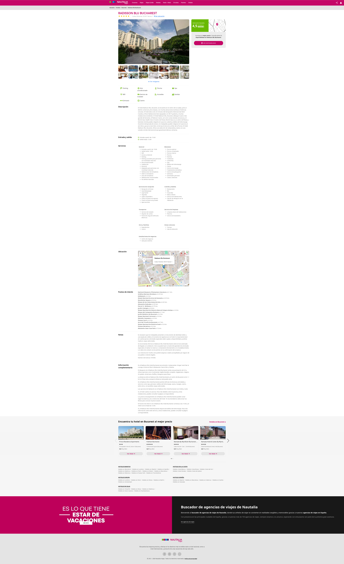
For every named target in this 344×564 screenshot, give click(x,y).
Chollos (190, 2)
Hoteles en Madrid (150, 469)
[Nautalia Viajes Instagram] (169, 554)
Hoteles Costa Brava (193, 469)
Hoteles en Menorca (124, 473)
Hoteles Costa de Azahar (194, 471)
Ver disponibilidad (209, 43)
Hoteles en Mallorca (124, 471)
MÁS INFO (86, 523)
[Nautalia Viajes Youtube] (179, 554)
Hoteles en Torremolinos (153, 473)
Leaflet (166, 285)
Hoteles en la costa (180, 466)
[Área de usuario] (341, 3)
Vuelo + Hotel (167, 2)
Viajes (141, 2)
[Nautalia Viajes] (120, 3)
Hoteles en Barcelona (160, 471)
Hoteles (158, 2)
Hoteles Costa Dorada (179, 471)
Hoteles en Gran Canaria (125, 491)
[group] (131, 441)
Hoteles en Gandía (163, 469)
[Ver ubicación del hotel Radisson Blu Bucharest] (217, 25)
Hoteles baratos (124, 466)
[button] (164, 267)
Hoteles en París (136, 471)
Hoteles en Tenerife (124, 489)
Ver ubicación (159, 16)
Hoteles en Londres (138, 469)
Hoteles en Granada (179, 482)
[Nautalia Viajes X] (174, 554)
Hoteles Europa (124, 477)
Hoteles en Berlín (159, 480)
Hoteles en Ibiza (136, 489)
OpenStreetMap (179, 285)
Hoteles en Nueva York (138, 473)
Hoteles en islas (124, 486)
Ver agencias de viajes (187, 522)
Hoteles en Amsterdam (125, 482)
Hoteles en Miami (148, 471)
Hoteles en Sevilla (217, 480)
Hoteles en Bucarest (216, 422)
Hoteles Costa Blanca (179, 469)
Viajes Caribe (150, 2)
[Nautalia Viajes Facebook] (164, 554)
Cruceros (134, 2)
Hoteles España (178, 477)
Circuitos (176, 2)
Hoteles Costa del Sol (206, 469)
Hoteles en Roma (147, 480)
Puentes (183, 2)
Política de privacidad (191, 558)
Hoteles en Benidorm (124, 469)
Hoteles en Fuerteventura (142, 491)
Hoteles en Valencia (205, 480)
